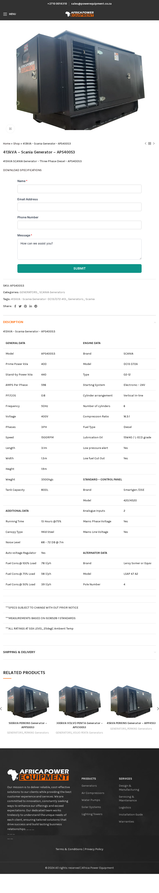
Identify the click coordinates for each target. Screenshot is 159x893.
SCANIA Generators (52, 292)
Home (6, 143)
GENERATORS (28, 292)
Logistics (125, 807)
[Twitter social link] (20, 306)
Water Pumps (91, 800)
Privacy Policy (94, 849)
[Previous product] (145, 144)
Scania (90, 299)
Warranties (126, 821)
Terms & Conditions (69, 849)
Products (89, 778)
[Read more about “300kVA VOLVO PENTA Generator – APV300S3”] (59, 715)
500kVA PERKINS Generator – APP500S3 (28, 725)
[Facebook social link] (15, 306)
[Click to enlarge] (10, 129)
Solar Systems (91, 807)
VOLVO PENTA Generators (88, 732)
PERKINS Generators (36, 732)
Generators (75, 299)
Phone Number (28, 217)
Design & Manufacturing (129, 787)
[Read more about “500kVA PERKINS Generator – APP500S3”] (7, 715)
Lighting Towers (92, 814)
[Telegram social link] (36, 306)
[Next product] (154, 144)
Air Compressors (93, 793)
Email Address (27, 199)
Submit (79, 268)
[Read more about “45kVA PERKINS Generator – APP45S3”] (110, 715)
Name (22, 181)
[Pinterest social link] (25, 306)
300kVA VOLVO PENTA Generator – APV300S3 (79, 725)
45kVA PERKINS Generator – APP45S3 (131, 723)
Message (24, 235)
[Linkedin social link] (30, 306)
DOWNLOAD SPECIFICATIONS (22, 170)
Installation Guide (131, 814)
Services (125, 778)
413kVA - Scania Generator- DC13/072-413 (38, 299)
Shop (16, 143)
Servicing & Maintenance (128, 798)
